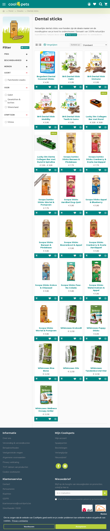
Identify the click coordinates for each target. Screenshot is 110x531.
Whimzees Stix (71, 368)
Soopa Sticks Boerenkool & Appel (71, 243)
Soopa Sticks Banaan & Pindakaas (46, 245)
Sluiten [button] (103, 514)
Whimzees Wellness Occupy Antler (46, 409)
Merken (8, 66)
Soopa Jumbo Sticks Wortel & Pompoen (46, 202)
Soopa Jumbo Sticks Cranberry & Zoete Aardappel (96, 159)
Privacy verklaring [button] (20, 521)
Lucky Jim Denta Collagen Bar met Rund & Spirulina (46, 159)
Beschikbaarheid (12, 60)
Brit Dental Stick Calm (71, 77)
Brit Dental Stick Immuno (96, 77)
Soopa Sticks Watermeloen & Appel (96, 288)
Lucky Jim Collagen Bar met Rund (96, 117)
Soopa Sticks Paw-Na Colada (71, 286)
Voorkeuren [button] (29, 527)
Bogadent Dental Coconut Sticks (46, 77)
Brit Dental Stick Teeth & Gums (71, 117)
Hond (11, 11)
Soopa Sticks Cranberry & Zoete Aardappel (96, 245)
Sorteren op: (75, 45)
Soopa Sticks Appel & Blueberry (96, 200)
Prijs (6, 54)
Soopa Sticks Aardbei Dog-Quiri (71, 200)
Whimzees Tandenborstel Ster (96, 369)
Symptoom (9, 115)
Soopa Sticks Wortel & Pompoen (46, 329)
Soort (7, 73)
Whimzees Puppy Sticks (96, 329)
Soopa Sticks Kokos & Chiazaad (46, 286)
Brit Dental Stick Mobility (46, 117)
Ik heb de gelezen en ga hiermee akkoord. (82, 499)
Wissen (26, 48)
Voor (6, 87)
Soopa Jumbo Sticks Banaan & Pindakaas (71, 159)
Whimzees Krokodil (71, 328)
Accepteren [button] (81, 527)
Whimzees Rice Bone (46, 369)
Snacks (20, 11)
